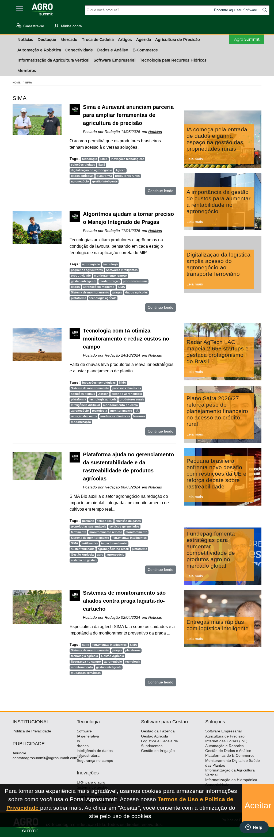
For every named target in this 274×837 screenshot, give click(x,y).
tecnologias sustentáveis (88, 526)
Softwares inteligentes (122, 270)
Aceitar (258, 805)
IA (137, 410)
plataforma (104, 175)
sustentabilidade (82, 549)
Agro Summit (247, 39)
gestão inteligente (104, 181)
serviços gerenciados (124, 526)
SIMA (104, 158)
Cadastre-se (33, 26)
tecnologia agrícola (102, 298)
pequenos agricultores (87, 270)
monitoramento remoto (110, 275)
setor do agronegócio (127, 393)
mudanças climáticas (115, 416)
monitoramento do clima (120, 405)
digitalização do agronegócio (91, 170)
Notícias (155, 131)
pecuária (88, 520)
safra (85, 644)
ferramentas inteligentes (129, 537)
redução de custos (84, 416)
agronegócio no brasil (113, 549)
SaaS (101, 164)
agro (100, 554)
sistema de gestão (84, 560)
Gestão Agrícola (82, 554)
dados (75, 286)
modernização (110, 281)
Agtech (120, 170)
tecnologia (89, 158)
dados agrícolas (82, 175)
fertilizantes (89, 543)
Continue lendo (160, 191)
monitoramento (121, 410)
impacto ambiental (114, 543)
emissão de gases (128, 520)
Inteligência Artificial (85, 405)
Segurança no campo (86, 661)
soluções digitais (83, 164)
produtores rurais (127, 175)
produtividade (81, 275)
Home (17, 82)
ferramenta (78, 532)
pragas (117, 292)
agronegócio (80, 181)
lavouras (139, 416)
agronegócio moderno (99, 286)
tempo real (104, 520)
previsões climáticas (126, 388)
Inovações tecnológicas (127, 158)
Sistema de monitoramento (90, 292)
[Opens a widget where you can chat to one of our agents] (254, 827)
